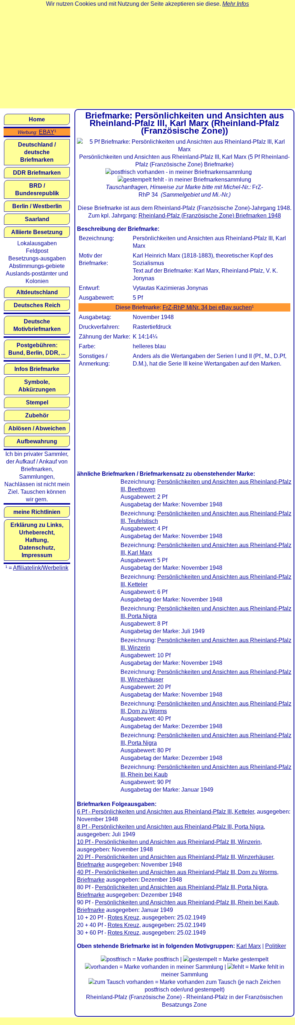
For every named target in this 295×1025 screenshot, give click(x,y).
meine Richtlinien (36, 512)
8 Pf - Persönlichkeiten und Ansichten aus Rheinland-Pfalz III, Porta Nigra (170, 827)
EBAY (46, 132)
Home (37, 119)
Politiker (275, 946)
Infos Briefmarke (36, 369)
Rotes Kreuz (123, 917)
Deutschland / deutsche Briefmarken (37, 152)
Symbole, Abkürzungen (37, 386)
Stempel (37, 402)
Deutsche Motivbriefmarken (37, 325)
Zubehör (37, 415)
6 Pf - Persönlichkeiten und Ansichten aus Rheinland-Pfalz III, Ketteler (165, 812)
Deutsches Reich (37, 305)
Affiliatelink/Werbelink (40, 568)
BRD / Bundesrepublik (37, 189)
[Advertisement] (147, 58)
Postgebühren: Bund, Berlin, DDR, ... (36, 349)
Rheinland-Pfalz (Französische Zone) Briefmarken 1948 (210, 215)
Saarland (37, 219)
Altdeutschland (37, 292)
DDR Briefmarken (37, 173)
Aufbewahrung (37, 441)
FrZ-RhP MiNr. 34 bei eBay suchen (207, 307)
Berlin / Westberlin (37, 206)
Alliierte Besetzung (37, 232)
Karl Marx (248, 946)
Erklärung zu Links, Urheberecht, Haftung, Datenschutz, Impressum (36, 540)
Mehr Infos (235, 4)
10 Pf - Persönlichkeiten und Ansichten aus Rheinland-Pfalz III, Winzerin (168, 842)
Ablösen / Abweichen (37, 428)
